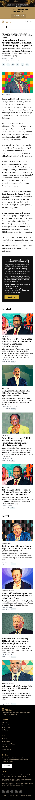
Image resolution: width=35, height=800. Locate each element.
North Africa (19, 27)
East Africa (5, 33)
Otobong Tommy (7, 607)
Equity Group (6, 35)
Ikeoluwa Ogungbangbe (9, 702)
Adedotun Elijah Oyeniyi (9, 407)
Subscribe (7, 765)
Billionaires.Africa (9, 126)
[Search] (25, 22)
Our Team (5, 730)
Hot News (14, 33)
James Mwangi (16, 35)
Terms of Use (6, 727)
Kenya (25, 35)
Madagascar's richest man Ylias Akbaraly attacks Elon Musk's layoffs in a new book (16, 393)
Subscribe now (18, 15)
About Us (4, 722)
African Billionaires (8, 34)
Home (3, 27)
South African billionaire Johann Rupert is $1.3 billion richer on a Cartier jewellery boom (16, 548)
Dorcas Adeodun (7, 359)
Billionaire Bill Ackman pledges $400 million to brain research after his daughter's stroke (16, 641)
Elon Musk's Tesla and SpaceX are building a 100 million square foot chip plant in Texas (17, 595)
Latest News (23, 33)
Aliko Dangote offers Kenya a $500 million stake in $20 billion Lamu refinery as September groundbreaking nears (17, 343)
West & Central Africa (8, 744)
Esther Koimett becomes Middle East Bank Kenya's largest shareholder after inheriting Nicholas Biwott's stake (16, 442)
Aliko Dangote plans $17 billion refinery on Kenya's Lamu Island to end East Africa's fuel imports (17, 492)
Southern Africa (7, 543)
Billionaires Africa (22, 34)
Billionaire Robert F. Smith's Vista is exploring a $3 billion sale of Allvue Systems (17, 688)
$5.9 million (22, 137)
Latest (10, 27)
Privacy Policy (6, 725)
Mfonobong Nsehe (7, 59)
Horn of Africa (6, 741)
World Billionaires (8, 590)
